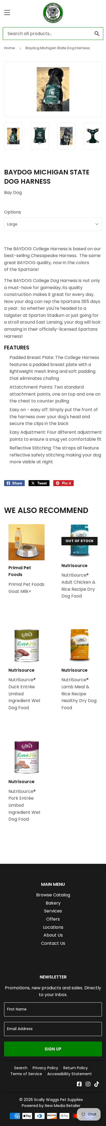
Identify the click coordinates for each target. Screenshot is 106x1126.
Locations (53, 927)
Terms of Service (26, 1074)
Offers (53, 919)
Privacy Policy (45, 1068)
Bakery (53, 903)
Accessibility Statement (69, 1074)
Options (12, 212)
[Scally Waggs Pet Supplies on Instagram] (88, 1084)
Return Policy (75, 1068)
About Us (53, 935)
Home (9, 48)
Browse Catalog (53, 895)
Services (53, 911)
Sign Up (53, 1049)
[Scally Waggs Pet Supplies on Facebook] (79, 1084)
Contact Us (53, 943)
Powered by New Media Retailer (51, 1105)
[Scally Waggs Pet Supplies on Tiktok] (96, 1084)
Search (20, 1068)
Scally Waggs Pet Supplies (58, 1099)
